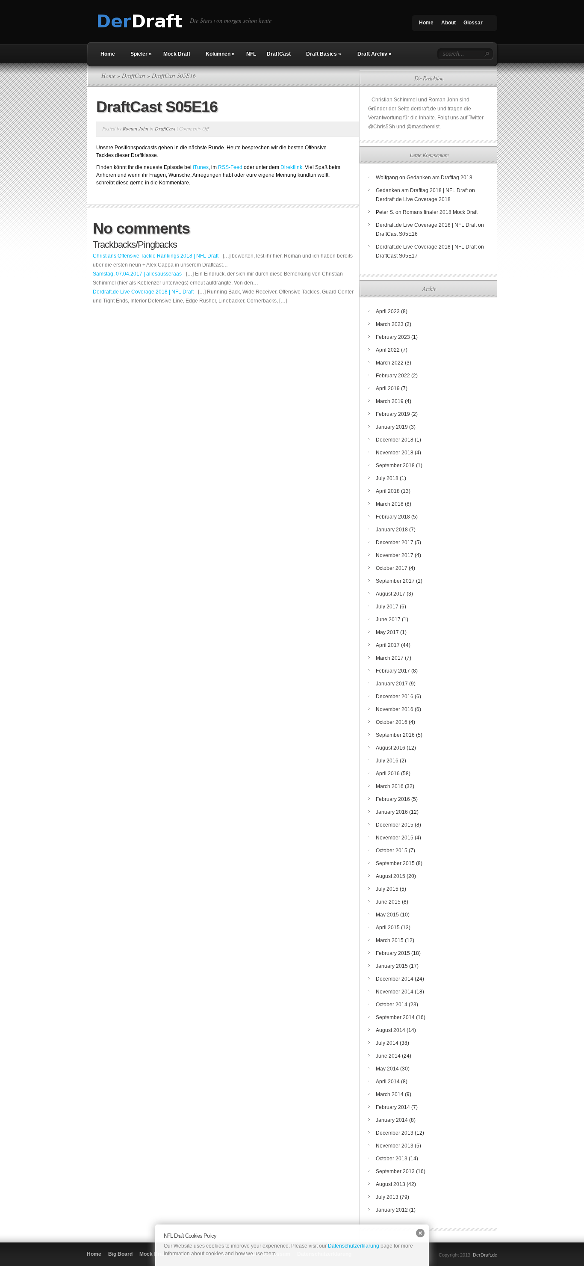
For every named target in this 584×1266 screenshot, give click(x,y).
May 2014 (387, 1069)
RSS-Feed (230, 167)
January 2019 (392, 427)
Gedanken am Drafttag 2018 (439, 178)
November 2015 (394, 838)
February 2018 (393, 517)
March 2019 (390, 401)
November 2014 (394, 992)
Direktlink (291, 167)
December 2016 (394, 697)
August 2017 (390, 594)
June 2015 (388, 902)
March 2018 (390, 504)
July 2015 (387, 889)
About (448, 23)
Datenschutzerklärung (353, 1246)
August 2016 (390, 748)
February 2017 (393, 671)
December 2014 (394, 979)
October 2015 (391, 851)
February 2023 (393, 337)
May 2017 (387, 632)
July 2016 (387, 761)
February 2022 (393, 376)
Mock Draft (176, 54)
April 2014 (388, 1082)
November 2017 (394, 555)
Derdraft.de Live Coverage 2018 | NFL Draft (143, 292)
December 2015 (394, 825)
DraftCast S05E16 (397, 234)
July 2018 (387, 478)
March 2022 (390, 363)
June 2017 (388, 620)
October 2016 (391, 722)
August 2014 (390, 1030)
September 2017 (395, 581)
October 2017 (391, 568)
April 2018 (388, 491)
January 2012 (392, 1210)
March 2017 (390, 658)
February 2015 (393, 953)
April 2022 (388, 350)
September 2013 (395, 1171)
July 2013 (387, 1197)
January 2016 (392, 812)
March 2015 (390, 940)
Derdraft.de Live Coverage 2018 (413, 199)
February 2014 (393, 1107)
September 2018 (395, 465)
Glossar (473, 23)
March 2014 (390, 1094)
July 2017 (387, 607)
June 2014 (388, 1056)
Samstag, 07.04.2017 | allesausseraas (137, 274)
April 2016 (388, 774)
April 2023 (388, 311)
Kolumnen (220, 54)
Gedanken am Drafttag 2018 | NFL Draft (422, 190)
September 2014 (395, 1017)
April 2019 (388, 388)
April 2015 (388, 928)
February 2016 (393, 799)
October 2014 (391, 1005)
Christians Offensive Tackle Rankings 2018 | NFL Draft (155, 256)
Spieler (141, 54)
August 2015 (390, 876)
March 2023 (390, 324)
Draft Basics (323, 54)
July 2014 (387, 1043)
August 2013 (390, 1184)
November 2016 (394, 709)
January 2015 (392, 966)
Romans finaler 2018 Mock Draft (440, 212)
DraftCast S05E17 (397, 256)
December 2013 (394, 1133)
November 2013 (394, 1146)
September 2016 (395, 735)
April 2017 (388, 645)
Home (426, 23)
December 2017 (394, 543)
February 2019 (393, 414)
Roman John (135, 128)
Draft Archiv (374, 54)
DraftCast (279, 54)
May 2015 (387, 915)
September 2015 (395, 863)
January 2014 (392, 1120)
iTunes (201, 167)
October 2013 (391, 1159)
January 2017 (392, 684)
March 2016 (390, 786)
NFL (251, 54)
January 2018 (392, 530)
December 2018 (394, 440)
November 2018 (394, 453)
